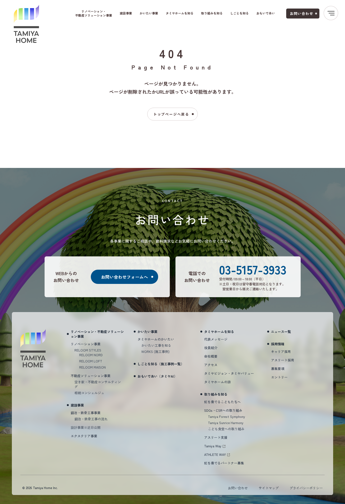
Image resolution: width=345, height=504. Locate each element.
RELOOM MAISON (92, 367)
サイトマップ (269, 488)
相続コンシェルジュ (89, 392)
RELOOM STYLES (87, 350)
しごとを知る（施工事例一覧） (161, 363)
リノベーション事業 (86, 344)
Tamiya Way (212, 446)
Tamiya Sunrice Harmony (226, 422)
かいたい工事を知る (156, 345)
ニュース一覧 (281, 331)
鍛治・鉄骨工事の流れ (91, 418)
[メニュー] (331, 13)
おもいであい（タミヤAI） (157, 376)
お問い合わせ (301, 13)
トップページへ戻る (171, 114)
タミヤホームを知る (179, 13)
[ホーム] (26, 24)
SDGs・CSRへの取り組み (223, 410)
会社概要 (210, 356)
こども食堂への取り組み (226, 428)
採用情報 (277, 344)
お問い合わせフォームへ (124, 277)
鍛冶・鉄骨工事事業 (86, 412)
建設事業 (126, 13)
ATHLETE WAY (215, 454)
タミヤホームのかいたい (156, 339)
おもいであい (265, 13)
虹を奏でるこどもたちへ (222, 401)
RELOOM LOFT (90, 361)
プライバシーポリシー (306, 488)
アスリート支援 (215, 437)
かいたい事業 (149, 13)
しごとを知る (239, 13)
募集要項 (277, 368)
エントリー (279, 377)
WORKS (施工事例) (155, 351)
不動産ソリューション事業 (90, 375)
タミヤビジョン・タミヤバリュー (229, 373)
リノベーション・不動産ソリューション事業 (93, 13)
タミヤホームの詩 (217, 381)
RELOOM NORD (91, 354)
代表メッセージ (215, 339)
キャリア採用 (281, 351)
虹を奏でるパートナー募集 (224, 463)
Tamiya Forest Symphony (226, 416)
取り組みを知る (212, 13)
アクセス (210, 364)
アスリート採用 (282, 360)
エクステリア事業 (84, 436)
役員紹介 (210, 347)
